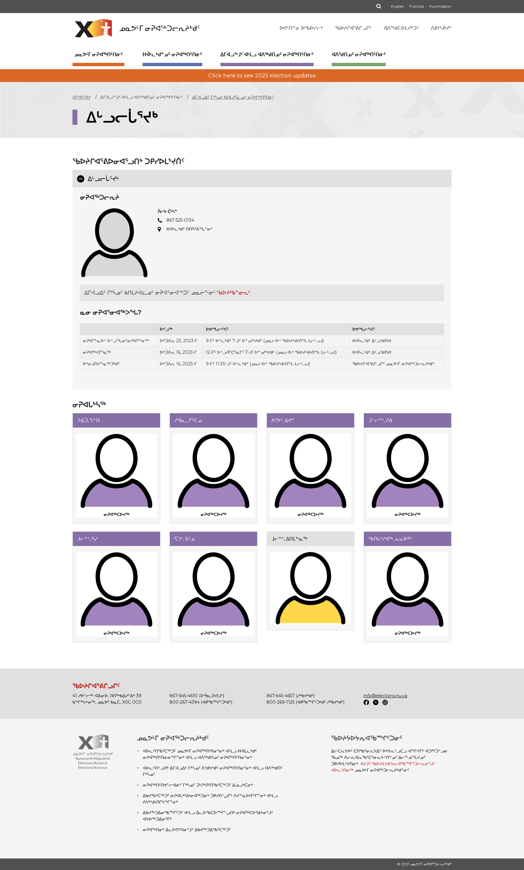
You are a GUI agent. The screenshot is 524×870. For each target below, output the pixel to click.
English (397, 6)
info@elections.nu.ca (385, 695)
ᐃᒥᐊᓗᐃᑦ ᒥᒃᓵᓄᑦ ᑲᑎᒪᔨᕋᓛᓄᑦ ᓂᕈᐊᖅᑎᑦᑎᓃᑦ (233, 97)
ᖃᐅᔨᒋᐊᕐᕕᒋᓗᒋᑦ (353, 28)
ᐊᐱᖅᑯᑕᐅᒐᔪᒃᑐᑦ (401, 28)
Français (416, 6)
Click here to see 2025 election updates (262, 75)
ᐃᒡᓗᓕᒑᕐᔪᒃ (105, 179)
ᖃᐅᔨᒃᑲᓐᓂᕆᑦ (233, 292)
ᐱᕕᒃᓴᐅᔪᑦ (441, 28)
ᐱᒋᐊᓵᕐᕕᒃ (81, 97)
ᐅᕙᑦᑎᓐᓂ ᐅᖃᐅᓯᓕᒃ (301, 28)
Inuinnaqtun (440, 6)
